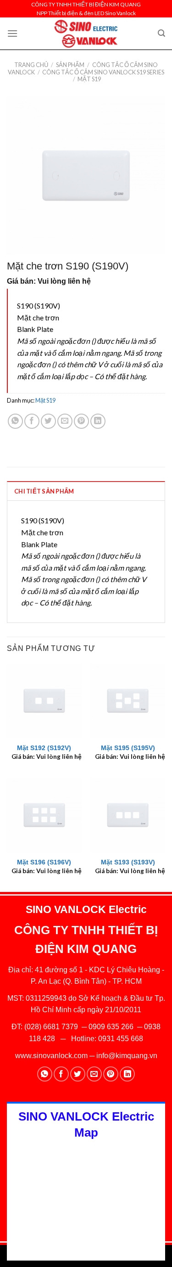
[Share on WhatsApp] (15, 421)
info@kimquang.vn (126, 1056)
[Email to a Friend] (64, 421)
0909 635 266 (111, 1027)
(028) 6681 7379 (52, 1027)
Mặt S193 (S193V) (128, 862)
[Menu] (12, 33)
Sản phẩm (70, 64)
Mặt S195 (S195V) (128, 748)
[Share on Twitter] (48, 421)
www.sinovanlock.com (51, 1056)
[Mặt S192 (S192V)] (44, 700)
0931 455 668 (120, 1039)
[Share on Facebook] (31, 421)
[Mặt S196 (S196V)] (44, 815)
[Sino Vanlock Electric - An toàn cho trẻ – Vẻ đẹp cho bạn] (86, 33)
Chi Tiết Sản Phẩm (44, 491)
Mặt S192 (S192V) (44, 748)
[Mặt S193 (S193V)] (127, 815)
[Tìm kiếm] (161, 33)
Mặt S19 (89, 79)
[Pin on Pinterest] (81, 421)
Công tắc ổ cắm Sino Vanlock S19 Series (103, 72)
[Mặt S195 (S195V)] (127, 700)
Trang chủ (31, 64)
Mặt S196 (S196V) (44, 862)
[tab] (86, 490)
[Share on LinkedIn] (97, 421)
